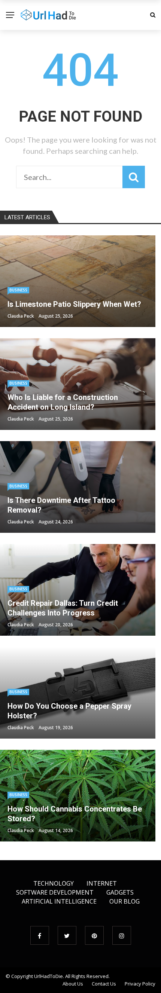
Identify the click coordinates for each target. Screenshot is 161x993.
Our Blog (124, 901)
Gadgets (120, 892)
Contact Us (104, 983)
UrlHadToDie (48, 976)
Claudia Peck (20, 316)
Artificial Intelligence (59, 901)
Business (18, 290)
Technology (53, 883)
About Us (73, 983)
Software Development (55, 892)
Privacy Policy (140, 983)
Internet (101, 883)
